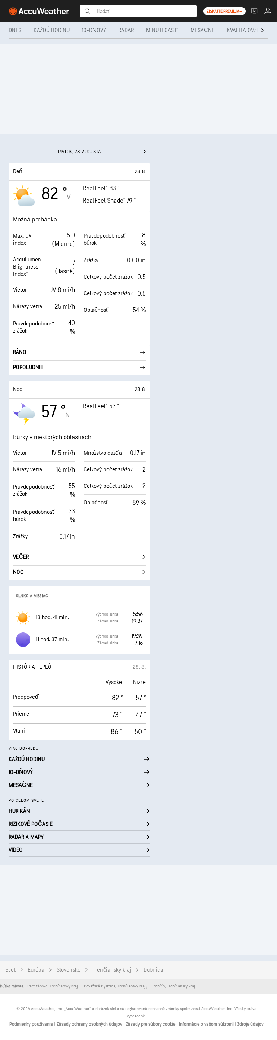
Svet (10, 970)
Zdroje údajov (250, 1024)
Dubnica (153, 970)
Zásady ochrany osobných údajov (90, 1024)
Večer (21, 557)
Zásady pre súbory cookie (151, 1024)
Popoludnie (28, 367)
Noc (18, 572)
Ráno (19, 352)
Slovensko (68, 970)
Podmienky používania (31, 1024)
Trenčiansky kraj (112, 970)
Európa (36, 970)
